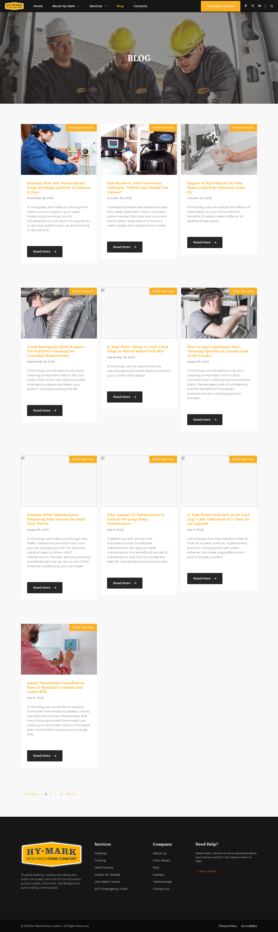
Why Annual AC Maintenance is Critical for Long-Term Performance (136, 519)
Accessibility (249, 926)
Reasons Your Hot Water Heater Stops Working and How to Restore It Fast (59, 187)
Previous (29, 794)
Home (38, 6)
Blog (120, 6)
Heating (100, 853)
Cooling (100, 860)
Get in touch (207, 871)
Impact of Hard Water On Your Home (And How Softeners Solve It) (216, 187)
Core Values (161, 860)
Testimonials (162, 882)
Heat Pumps (104, 867)
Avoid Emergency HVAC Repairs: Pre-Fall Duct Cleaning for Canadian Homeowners (56, 351)
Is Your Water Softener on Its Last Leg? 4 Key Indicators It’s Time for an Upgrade (218, 519)
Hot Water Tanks (107, 882)
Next (71, 794)
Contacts (140, 6)
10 (61, 794)
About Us (159, 853)
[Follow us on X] (252, 6)
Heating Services (81, 127)
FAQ (156, 867)
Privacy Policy (228, 926)
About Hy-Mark (63, 6)
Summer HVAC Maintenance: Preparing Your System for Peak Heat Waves (56, 519)
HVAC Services (163, 127)
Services (96, 6)
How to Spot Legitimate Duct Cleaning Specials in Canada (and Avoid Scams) (217, 351)
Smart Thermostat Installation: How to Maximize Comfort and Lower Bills (56, 687)
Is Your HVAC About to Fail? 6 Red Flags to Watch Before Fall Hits (137, 349)
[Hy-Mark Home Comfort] (14, 6)
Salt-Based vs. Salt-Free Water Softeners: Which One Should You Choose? (137, 187)
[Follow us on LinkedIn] (261, 6)
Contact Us (161, 889)
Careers (158, 874)
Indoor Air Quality (107, 874)
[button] (271, 6)
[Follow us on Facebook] (245, 6)
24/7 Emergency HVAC (111, 889)
